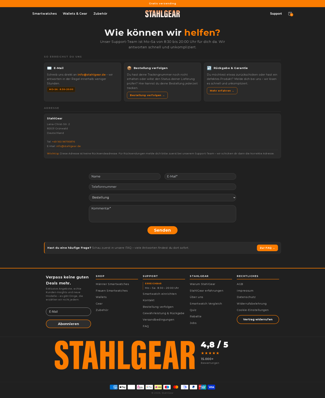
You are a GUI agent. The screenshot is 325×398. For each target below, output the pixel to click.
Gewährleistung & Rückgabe (164, 313)
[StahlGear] (162, 13)
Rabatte (195, 316)
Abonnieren (68, 324)
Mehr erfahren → (222, 90)
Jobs (193, 323)
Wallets (101, 297)
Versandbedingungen (158, 319)
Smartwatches (44, 13)
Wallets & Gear (75, 13)
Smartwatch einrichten (160, 294)
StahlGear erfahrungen (206, 290)
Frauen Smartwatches (112, 290)
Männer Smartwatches (112, 284)
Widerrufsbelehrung (252, 303)
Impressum (245, 290)
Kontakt (148, 300)
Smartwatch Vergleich (206, 303)
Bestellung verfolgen (158, 307)
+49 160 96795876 (63, 141)
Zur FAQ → (267, 247)
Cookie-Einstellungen (253, 310)
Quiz (193, 310)
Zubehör (100, 13)
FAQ (146, 326)
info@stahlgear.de (92, 74)
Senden (162, 230)
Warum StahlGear (202, 284)
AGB (240, 284)
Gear (99, 303)
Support (276, 13)
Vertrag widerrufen (258, 319)
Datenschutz (246, 297)
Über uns (196, 297)
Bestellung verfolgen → (147, 95)
